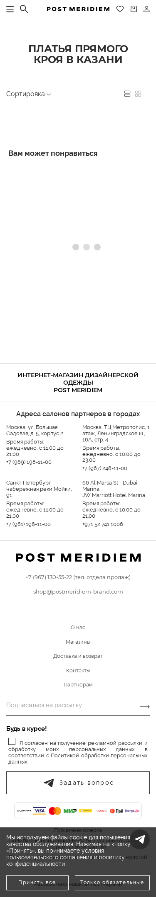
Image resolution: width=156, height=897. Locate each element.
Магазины (78, 642)
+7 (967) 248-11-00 (104, 468)
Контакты (78, 670)
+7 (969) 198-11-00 (29, 462)
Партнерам (78, 684)
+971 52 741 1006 (102, 524)
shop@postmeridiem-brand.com (78, 591)
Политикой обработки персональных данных (78, 758)
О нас (78, 627)
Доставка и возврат (78, 656)
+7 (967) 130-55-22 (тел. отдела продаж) (78, 577)
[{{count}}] (134, 9)
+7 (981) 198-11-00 (28, 524)
